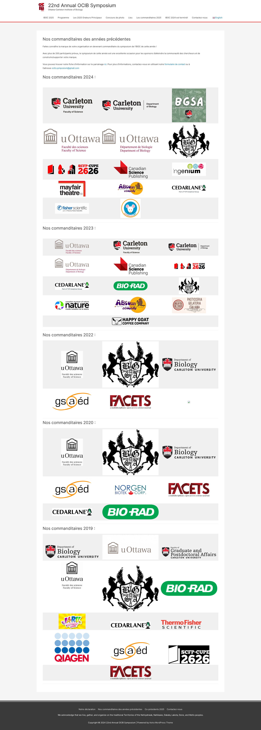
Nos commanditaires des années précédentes (120, 709)
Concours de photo (115, 17)
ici (105, 64)
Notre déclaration (87, 709)
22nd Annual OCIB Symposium (82, 5)
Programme (63, 17)
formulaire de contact (175, 64)
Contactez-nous (199, 17)
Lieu (130, 17)
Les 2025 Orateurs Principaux (87, 17)
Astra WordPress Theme (161, 722)
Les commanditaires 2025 (148, 17)
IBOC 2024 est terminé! (176, 17)
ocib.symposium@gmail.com (65, 68)
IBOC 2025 (48, 17)
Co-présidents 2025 (154, 709)
